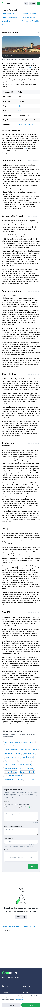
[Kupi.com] (6, 3)
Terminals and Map (29, 17)
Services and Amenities (30, 21)
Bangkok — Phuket (10, 764)
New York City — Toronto (12, 742)
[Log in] (38, 3)
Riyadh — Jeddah (25, 764)
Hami (20, 106)
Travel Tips (26, 25)
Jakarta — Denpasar (26, 768)
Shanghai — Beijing (11, 768)
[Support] (26, 3)
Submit (32, 867)
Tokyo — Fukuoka (25, 761)
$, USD (32, 3)
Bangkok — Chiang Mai (27, 772)
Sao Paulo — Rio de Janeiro (13, 746)
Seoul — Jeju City (28, 742)
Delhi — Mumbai (28, 757)
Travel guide (5, 992)
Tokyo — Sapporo (29, 753)
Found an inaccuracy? (33, 33)
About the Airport (8, 14)
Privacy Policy (25, 992)
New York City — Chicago (29, 750)
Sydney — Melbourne (11, 750)
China (29, 67)
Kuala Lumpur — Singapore (13, 776)
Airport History (7, 21)
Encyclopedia (14, 927)
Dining (4, 25)
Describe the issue (9, 811)
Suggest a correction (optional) (13, 826)
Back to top (21, 917)
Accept (31, 1005)
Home (4, 927)
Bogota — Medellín (10, 761)
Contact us (5, 989)
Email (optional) (8, 838)
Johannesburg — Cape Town (14, 779)
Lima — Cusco (30, 779)
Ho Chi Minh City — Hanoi (13, 753)
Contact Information (29, 14)
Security (23, 989)
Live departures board (26, 124)
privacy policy (19, 999)
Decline (11, 1005)
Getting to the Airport (9, 17)
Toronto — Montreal (11, 772)
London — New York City (12, 757)
